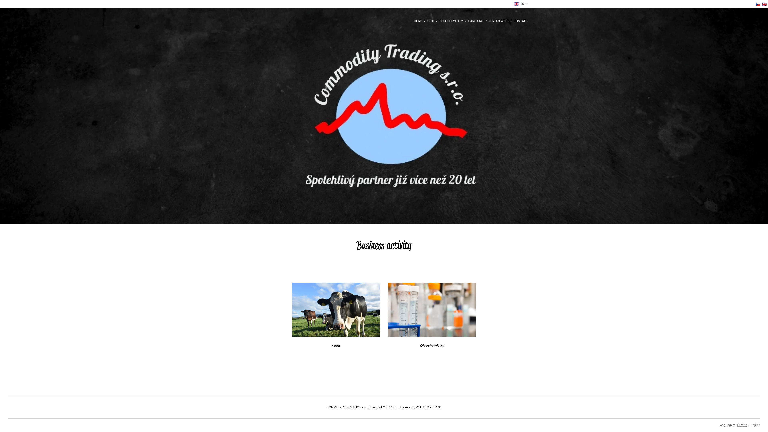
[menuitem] (419, 21)
